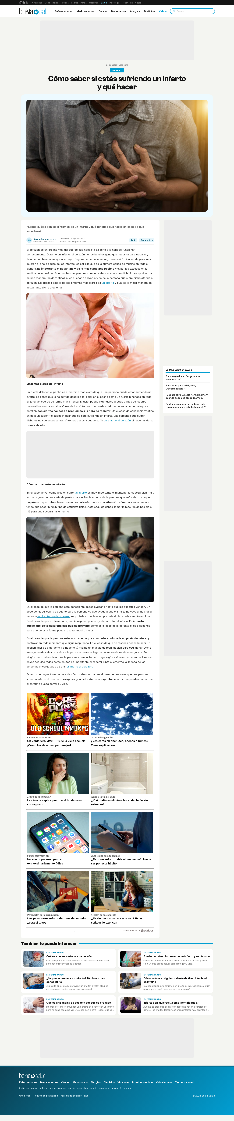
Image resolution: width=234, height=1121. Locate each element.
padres (62, 1088)
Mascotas (93, 3)
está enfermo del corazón (53, 616)
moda (34, 1088)
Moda (47, 3)
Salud (104, 3)
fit (121, 1088)
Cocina (65, 3)
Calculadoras (164, 1082)
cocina (52, 1088)
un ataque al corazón (117, 420)
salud (93, 1088)
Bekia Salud (111, 65)
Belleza (56, 3)
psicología (104, 1088)
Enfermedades (63, 11)
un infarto (108, 282)
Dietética (149, 11)
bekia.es (24, 1088)
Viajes (138, 3)
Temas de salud (184, 1082)
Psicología (114, 3)
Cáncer (103, 11)
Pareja (84, 3)
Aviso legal (25, 1095)
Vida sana (164, 11)
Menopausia (118, 11)
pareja (71, 1088)
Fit (131, 3)
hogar (114, 1088)
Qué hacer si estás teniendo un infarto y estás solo (176, 956)
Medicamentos (85, 11)
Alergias (135, 11)
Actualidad (37, 3)
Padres (74, 3)
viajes (127, 1088)
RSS (86, 1095)
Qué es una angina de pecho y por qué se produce (78, 1002)
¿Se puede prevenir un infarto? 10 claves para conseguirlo (76, 980)
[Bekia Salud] (35, 11)
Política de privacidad (46, 1095)
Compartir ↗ (147, 240)
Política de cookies (71, 1095)
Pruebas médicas (142, 1082)
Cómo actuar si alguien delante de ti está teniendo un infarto (175, 980)
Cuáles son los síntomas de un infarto (70, 956)
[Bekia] (24, 2)
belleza (43, 1088)
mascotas (82, 1088)
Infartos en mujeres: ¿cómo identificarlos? (171, 1002)
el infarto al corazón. (80, 666)
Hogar (125, 3)
